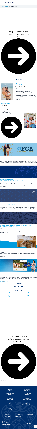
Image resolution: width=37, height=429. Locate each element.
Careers (18, 414)
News (10, 203)
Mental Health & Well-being (4, 249)
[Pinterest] (32, 423)
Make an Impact (27, 390)
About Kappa (10, 389)
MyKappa (10, 404)
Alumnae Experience (10, 399)
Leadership (11, 179)
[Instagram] (29, 423)
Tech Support (30, 414)
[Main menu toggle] (35, 2)
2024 (28, 295)
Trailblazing (26, 203)
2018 (9, 292)
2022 (28, 292)
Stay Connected (2, 203)
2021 (9, 296)
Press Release (2, 179)
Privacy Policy (18, 416)
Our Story (10, 394)
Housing (10, 408)
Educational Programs (10, 393)
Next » (8, 281)
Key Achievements (13, 225)
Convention (7, 179)
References (27, 394)
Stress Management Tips (3, 250)
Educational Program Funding (27, 404)
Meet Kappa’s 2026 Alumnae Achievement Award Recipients (9, 226)
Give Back (7, 203)
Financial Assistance (27, 403)
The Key (10, 403)
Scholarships (27, 402)
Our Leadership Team (10, 390)
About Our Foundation (27, 399)
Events (10, 402)
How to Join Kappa (27, 389)
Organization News (15, 203)
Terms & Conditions (7, 416)
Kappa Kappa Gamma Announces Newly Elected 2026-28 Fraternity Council (11, 180)
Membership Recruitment (27, 393)
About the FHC (10, 409)
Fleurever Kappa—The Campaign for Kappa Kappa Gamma (9, 204)
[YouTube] (33, 423)
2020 (9, 295)
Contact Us (7, 414)
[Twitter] (30, 423)
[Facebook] (27, 423)
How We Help (27, 406)
